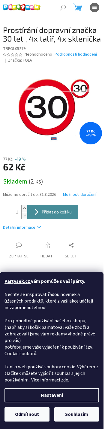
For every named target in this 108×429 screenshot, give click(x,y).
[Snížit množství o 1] (24, 215)
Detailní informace (19, 227)
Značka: (21, 60)
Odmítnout (27, 414)
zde (64, 380)
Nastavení (52, 395)
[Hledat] (63, 7)
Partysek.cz (17, 281)
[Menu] (94, 7)
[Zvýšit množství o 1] (24, 208)
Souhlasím (76, 414)
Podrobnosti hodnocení (76, 54)
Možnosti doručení (79, 195)
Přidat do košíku (57, 211)
